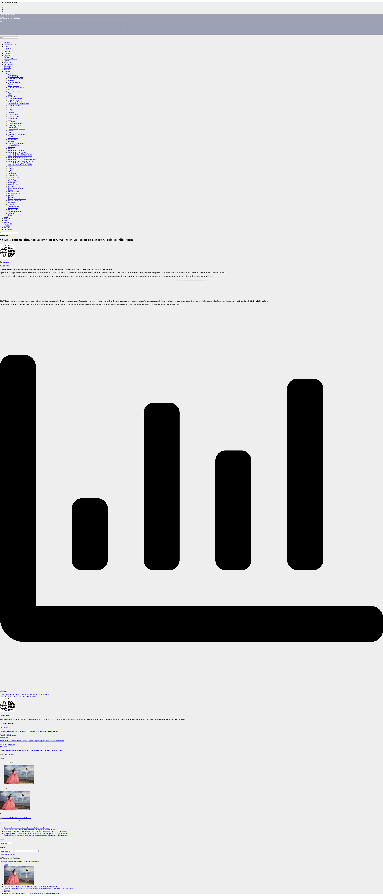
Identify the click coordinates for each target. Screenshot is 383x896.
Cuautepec (11, 122)
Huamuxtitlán (12, 127)
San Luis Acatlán (13, 177)
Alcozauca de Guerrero (15, 78)
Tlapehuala (11, 202)
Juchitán (10, 136)
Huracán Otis (8, 224)
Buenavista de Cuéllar (15, 98)
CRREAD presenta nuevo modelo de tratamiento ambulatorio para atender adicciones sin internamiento (36, 833)
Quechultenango (13, 175)
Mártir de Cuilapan (14, 145)
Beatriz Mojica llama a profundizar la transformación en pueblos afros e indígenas (29, 830)
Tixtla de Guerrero (14, 191)
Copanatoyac (12, 113)
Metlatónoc (11, 147)
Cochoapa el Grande (14, 105)
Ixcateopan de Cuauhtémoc (16, 134)
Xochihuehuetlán (13, 206)
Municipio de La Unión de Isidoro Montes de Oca (23, 159)
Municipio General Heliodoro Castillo (20, 165)
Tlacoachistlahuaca (14, 193)
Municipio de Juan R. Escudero (18, 157)
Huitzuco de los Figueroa (16, 143)
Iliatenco (10, 132)
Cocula (10, 107)
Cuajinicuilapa (12, 118)
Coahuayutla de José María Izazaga (19, 104)
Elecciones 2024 (9, 227)
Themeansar (36, 861)
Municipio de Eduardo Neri (16, 150)
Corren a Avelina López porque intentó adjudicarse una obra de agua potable (24, 694)
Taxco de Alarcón (13, 181)
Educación (7, 62)
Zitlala (10, 215)
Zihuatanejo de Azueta (15, 211)
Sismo (6, 220)
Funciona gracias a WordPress (9, 861)
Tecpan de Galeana (14, 184)
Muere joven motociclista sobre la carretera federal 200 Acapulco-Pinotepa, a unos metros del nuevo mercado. (38, 888)
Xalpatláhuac (12, 204)
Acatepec (11, 73)
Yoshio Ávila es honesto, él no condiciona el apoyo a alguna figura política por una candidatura (32, 741)
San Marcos (11, 179)
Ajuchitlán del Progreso (15, 77)
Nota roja (7, 69)
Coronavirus (8, 48)
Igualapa (10, 130)
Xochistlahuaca (13, 208)
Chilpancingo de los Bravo (16, 102)
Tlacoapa (11, 195)
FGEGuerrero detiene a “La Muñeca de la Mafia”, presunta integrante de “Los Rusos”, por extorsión (35, 831)
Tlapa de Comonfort (14, 200)
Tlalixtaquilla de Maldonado (17, 199)
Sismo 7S (7, 218)
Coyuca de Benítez (14, 114)
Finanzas (7, 55)
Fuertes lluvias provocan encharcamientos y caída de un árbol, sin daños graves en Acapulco (31, 750)
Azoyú (10, 95)
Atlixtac (10, 89)
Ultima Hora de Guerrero (8, 14)
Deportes (7, 52)
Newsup (27, 861)
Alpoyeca (11, 80)
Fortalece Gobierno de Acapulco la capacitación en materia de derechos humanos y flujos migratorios (36, 835)
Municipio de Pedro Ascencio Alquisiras (20, 161)
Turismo (6, 222)
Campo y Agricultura (10, 44)
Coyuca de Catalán (14, 116)
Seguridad (7, 226)
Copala (10, 109)
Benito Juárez (12, 96)
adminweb (6, 262)
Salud (6, 217)
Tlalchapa (11, 197)
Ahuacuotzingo (13, 75)
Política (6, 57)
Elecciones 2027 (9, 229)
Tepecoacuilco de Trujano (16, 188)
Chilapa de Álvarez (14, 100)
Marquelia (11, 141)
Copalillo (11, 111)
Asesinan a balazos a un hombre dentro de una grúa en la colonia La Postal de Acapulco (31, 886)
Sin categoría (4, 235)
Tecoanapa (11, 183)
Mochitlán (11, 148)
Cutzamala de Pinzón (14, 125)
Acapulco (7, 43)
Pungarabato (12, 174)
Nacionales (7, 68)
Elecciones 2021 (9, 64)
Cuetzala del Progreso (15, 123)
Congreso (7, 53)
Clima (6, 46)
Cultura (6, 50)
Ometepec (11, 168)
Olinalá (10, 166)
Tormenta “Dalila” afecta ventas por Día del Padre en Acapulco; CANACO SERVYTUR (32, 893)
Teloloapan (11, 186)
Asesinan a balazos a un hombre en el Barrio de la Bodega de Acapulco (26, 828)
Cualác (10, 120)
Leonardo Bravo (13, 138)
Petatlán (10, 170)
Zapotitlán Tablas (13, 209)
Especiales (7, 66)
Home (6, 865)
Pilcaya (10, 172)
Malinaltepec (12, 139)
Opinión (6, 61)
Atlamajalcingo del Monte (16, 87)
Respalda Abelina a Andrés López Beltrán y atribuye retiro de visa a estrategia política (29, 731)
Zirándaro (11, 213)
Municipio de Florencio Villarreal (18, 152)
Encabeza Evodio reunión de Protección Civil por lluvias (18, 696)
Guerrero (7, 71)
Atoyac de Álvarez (14, 91)
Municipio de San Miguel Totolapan (19, 163)
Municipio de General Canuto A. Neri (20, 154)
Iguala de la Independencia (16, 129)
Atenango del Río (13, 86)
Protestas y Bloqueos (10, 59)
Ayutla (10, 93)
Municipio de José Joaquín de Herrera (20, 156)
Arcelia (10, 84)
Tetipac (10, 190)
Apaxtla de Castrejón (14, 82)
